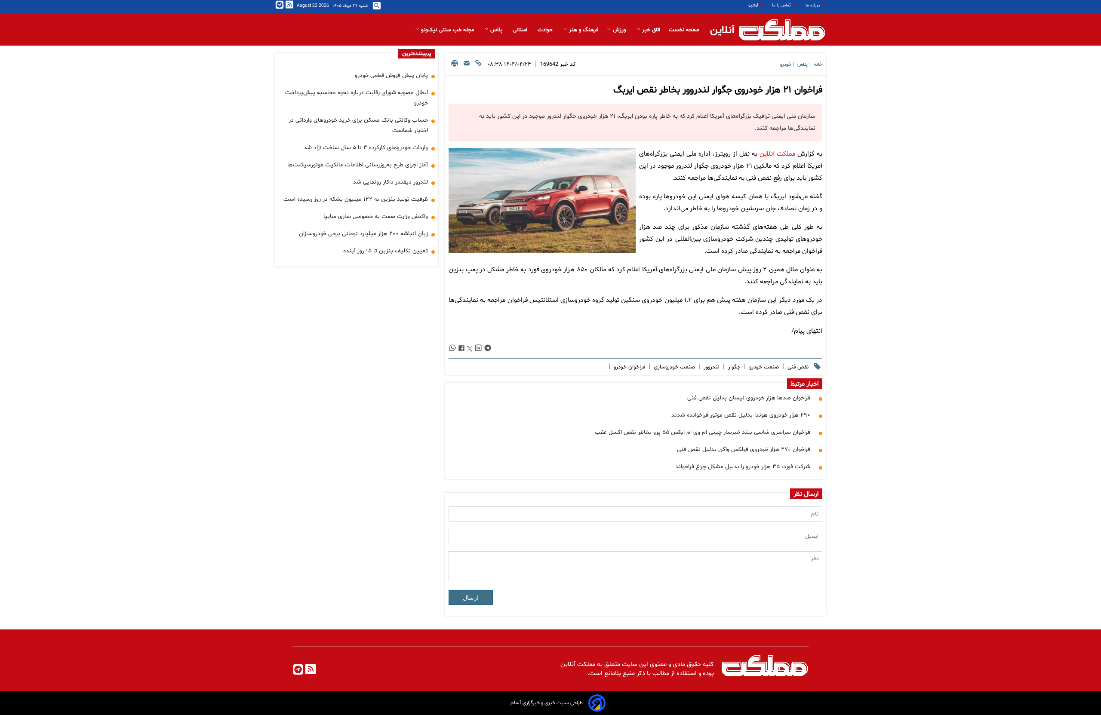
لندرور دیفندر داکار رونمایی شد (390, 182)
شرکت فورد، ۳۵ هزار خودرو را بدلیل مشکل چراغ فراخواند (742, 467)
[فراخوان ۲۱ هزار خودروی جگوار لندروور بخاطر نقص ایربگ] (542, 200)
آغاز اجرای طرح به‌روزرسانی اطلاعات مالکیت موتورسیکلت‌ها (357, 165)
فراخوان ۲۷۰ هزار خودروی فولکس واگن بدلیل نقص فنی (743, 449)
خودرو (785, 64)
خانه (818, 64)
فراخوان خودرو (628, 367)
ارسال (471, 597)
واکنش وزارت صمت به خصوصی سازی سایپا (375, 216)
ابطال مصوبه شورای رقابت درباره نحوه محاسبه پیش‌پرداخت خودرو (356, 98)
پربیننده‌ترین (416, 54)
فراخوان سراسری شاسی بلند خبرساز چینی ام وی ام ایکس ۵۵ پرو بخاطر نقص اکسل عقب (702, 432)
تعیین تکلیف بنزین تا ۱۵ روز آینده (385, 251)
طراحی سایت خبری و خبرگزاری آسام (547, 703)
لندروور (711, 367)
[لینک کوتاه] (478, 65)
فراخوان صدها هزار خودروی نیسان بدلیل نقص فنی (748, 398)
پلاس (496, 30)
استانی (521, 30)
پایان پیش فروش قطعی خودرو (391, 75)
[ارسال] (467, 65)
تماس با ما (782, 5)
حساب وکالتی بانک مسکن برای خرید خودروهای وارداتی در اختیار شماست (358, 125)
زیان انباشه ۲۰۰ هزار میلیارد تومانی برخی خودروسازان (363, 234)
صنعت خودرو (763, 367)
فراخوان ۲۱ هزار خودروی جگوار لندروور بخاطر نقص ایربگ (717, 90)
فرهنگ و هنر (582, 30)
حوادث (546, 30)
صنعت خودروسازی (673, 367)
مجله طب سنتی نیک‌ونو (447, 30)
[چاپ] (455, 65)
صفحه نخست (684, 30)
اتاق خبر (650, 30)
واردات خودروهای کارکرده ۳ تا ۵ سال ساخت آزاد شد (366, 148)
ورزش (619, 30)
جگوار (733, 367)
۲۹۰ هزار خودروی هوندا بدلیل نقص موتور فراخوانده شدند (740, 415)
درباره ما (813, 5)
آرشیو (753, 5)
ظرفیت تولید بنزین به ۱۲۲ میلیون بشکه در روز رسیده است (355, 199)
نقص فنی (797, 367)
